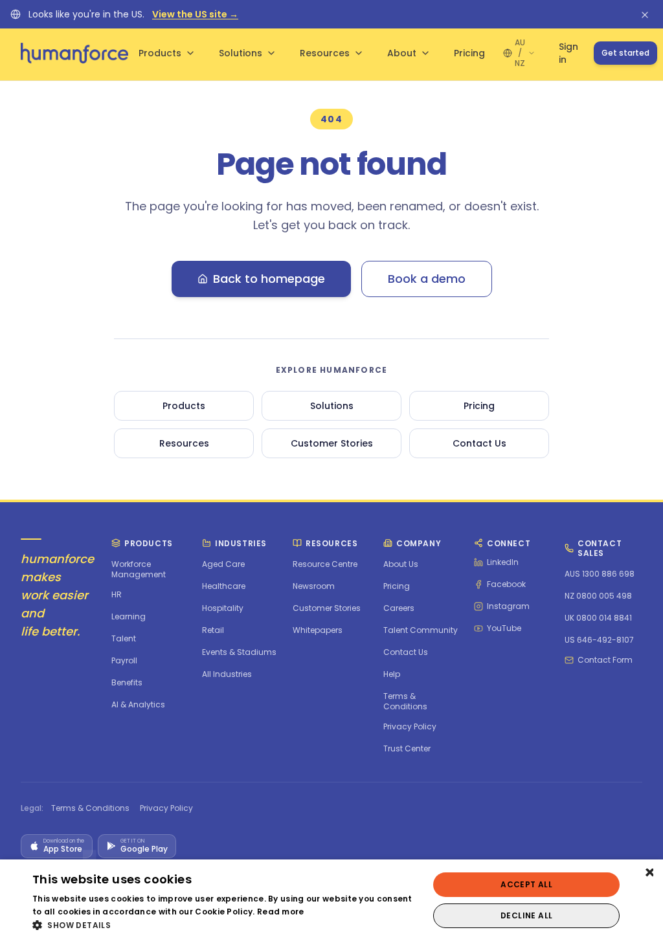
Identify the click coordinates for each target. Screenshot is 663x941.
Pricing (469, 53)
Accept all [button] (526, 884)
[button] (224, 924)
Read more (280, 911)
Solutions (240, 53)
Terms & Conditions (90, 808)
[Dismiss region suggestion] (645, 14)
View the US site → (195, 14)
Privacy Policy (166, 808)
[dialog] (331, 900)
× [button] (648, 873)
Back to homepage (269, 279)
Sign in (568, 53)
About (401, 53)
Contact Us (479, 443)
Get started (625, 52)
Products (160, 53)
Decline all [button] (526, 915)
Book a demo (427, 279)
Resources (325, 53)
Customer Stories (332, 443)
